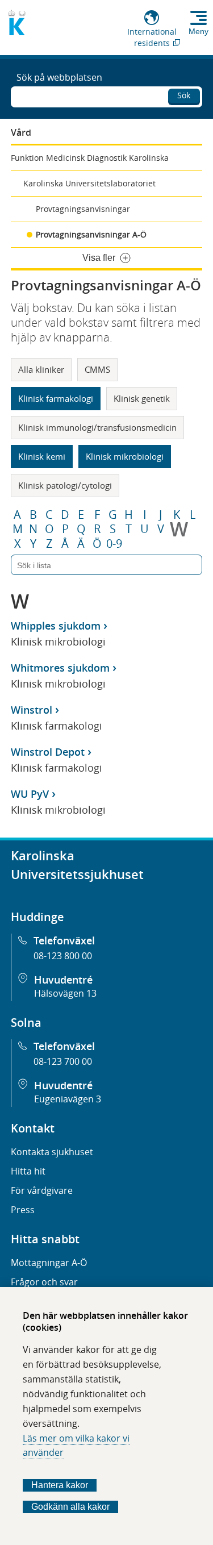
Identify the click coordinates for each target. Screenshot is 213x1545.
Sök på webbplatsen (59, 77)
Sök (183, 95)
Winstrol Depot (48, 752)
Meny (198, 31)
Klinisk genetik (142, 398)
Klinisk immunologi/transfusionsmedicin (97, 427)
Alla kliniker (41, 369)
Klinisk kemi (41, 456)
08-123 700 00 (63, 1061)
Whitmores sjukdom (60, 667)
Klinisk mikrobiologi (125, 456)
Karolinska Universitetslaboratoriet (89, 183)
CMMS (97, 369)
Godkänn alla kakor (70, 1506)
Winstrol (31, 710)
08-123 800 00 (63, 956)
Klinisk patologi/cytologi (65, 485)
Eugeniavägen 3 (67, 1099)
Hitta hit (28, 1171)
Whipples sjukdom (56, 625)
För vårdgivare (42, 1190)
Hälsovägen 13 (65, 993)
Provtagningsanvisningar (83, 208)
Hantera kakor (59, 1485)
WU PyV (30, 794)
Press (23, 1209)
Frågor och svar (44, 1282)
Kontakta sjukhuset (52, 1152)
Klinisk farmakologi (55, 398)
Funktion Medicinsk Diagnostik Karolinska (90, 157)
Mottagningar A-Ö (49, 1262)
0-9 (114, 544)
